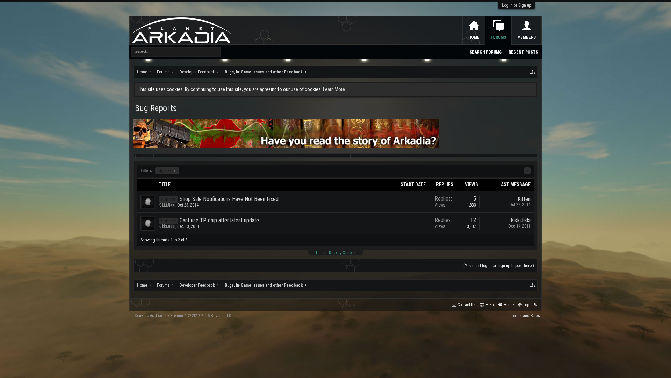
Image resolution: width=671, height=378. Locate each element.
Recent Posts (523, 52)
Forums (498, 37)
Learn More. (334, 89)
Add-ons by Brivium (183, 315)
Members (526, 37)
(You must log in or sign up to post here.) (498, 265)
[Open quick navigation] (533, 72)
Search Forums (486, 52)
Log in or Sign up (516, 5)
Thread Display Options (335, 252)
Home (473, 37)
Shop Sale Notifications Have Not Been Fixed (229, 199)
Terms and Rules (525, 315)
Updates (167, 170)
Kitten (524, 199)
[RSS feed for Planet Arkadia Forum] (535, 305)
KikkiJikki (167, 205)
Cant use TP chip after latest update (219, 220)
